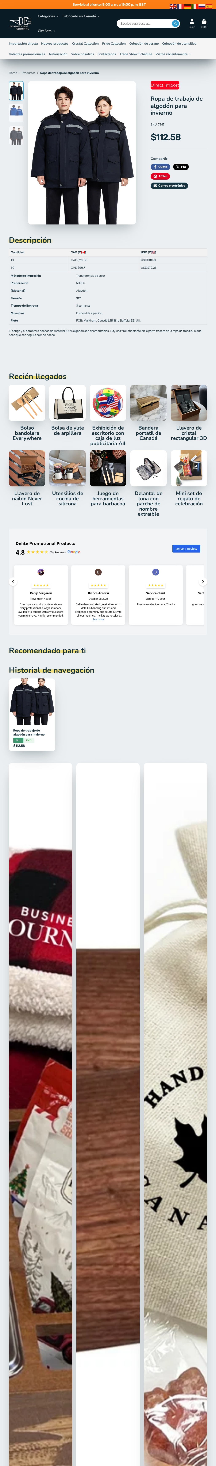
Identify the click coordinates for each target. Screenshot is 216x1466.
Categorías (46, 16)
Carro (204, 23)
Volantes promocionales (27, 54)
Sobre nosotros (82, 54)
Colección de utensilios (179, 43)
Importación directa (23, 43)
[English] (173, 6)
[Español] (209, 6)
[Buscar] (175, 23)
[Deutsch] (187, 6)
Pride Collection (114, 43)
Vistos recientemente (171, 54)
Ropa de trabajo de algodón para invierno (32, 714)
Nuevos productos (55, 43)
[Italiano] (194, 6)
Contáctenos (106, 54)
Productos (28, 73)
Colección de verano (144, 43)
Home (13, 73)
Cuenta (192, 23)
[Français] (180, 6)
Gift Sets (44, 30)
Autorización (58, 54)
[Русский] (202, 6)
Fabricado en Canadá (79, 16)
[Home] (20, 23)
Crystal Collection (85, 43)
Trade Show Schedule (136, 54)
